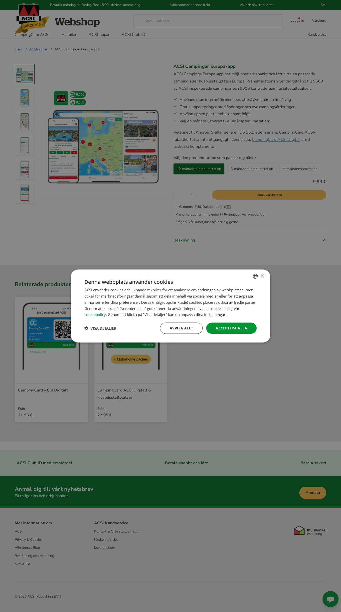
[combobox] (255, 276)
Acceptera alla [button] (231, 328)
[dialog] (170, 306)
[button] (100, 328)
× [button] (262, 276)
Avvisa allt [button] (181, 328)
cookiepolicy (95, 314)
